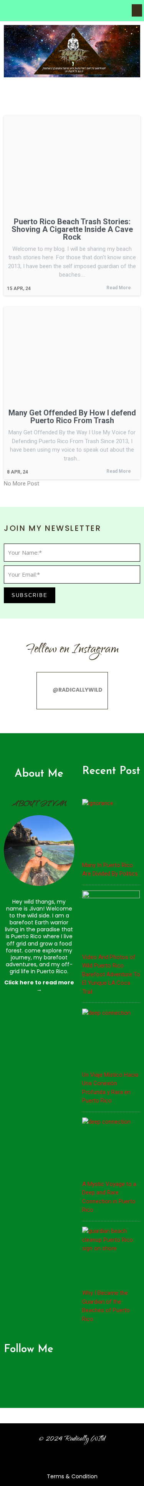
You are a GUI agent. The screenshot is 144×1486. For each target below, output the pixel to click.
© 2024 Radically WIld (72, 1439)
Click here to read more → (39, 986)
